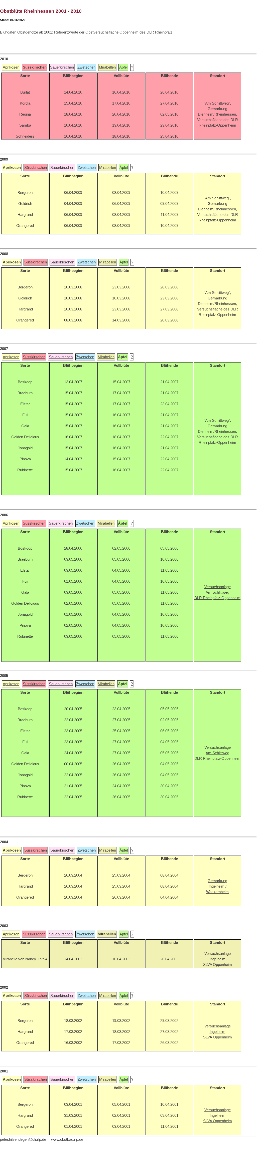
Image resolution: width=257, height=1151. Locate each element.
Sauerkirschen (62, 67)
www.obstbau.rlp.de (67, 1139)
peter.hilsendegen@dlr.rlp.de (23, 1139)
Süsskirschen (35, 168)
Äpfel (123, 67)
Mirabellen (107, 67)
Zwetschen (86, 67)
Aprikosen (11, 67)
